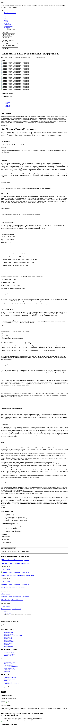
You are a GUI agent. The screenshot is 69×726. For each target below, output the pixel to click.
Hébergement (7, 105)
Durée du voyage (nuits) (8, 45)
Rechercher (5, 48)
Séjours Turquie (8, 640)
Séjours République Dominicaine (13, 635)
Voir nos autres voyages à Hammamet (11, 609)
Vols (5, 18)
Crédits (17, 710)
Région (6, 103)
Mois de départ (6, 539)
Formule (4, 39)
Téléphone (7, 27)
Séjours (6, 20)
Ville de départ (6, 35)
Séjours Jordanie (8, 634)
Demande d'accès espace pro (11, 683)
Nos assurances (8, 663)
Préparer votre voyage (10, 652)
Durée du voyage (6, 542)
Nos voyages (7, 613)
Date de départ (6, 42)
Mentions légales (8, 665)
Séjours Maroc (8, 637)
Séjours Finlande (8, 632)
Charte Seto (7, 671)
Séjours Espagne (8, 646)
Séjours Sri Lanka (9, 641)
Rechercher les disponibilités (8, 548)
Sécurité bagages (8, 655)
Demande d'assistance (10, 677)
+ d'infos (3, 569)
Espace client (7, 24)
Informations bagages (9, 654)
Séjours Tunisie (8, 638)
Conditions (7, 106)
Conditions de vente (9, 662)
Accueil (6, 611)
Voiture (6, 21)
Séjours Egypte (8, 644)
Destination (5, 32)
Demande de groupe (9, 679)
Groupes (6, 23)
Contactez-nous (8, 682)
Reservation (7, 102)
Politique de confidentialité (11, 666)
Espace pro (7, 15)
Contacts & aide (8, 26)
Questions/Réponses (9, 669)
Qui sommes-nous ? (9, 668)
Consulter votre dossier (10, 13)
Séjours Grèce (8, 643)
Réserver (8, 569)
